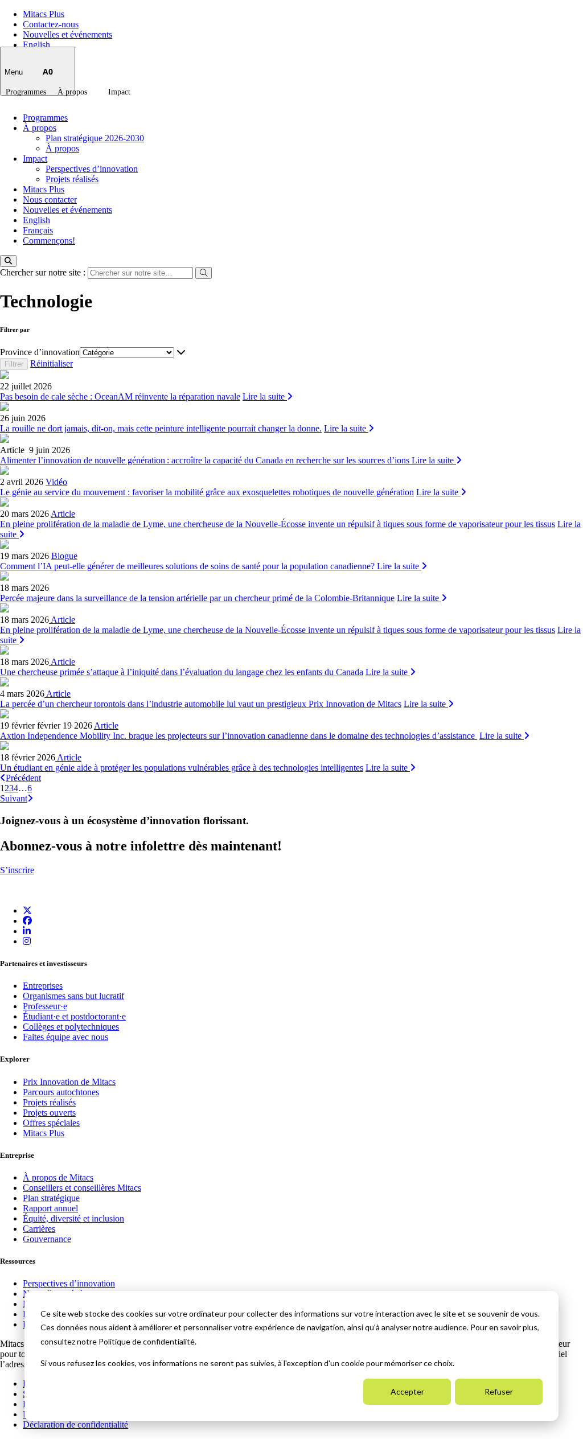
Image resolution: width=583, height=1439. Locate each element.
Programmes (26, 92)
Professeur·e (45, 1006)
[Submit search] (203, 273)
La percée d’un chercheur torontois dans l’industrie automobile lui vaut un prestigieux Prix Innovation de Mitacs (200, 704)
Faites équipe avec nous (65, 1037)
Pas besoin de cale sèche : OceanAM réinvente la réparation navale (120, 396)
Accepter (407, 1391)
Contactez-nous (51, 24)
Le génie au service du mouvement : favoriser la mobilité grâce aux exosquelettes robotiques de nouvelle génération (207, 492)
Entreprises (43, 985)
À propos (72, 92)
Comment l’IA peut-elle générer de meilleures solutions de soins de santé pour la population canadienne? (188, 566)
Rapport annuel (50, 1208)
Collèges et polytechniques (71, 1026)
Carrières (39, 1229)
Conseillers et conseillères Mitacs (82, 1188)
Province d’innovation (40, 352)
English (36, 45)
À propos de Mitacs (58, 1177)
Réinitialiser (51, 363)
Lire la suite (265, 396)
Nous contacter (50, 199)
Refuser (499, 1391)
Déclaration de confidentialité (75, 1424)
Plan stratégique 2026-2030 (95, 138)
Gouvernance (47, 1239)
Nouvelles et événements (67, 34)
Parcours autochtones (61, 1092)
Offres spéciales (51, 1123)
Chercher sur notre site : (44, 272)
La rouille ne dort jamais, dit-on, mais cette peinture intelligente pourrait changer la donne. (161, 428)
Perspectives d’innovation (92, 169)
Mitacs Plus (43, 14)
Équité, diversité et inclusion (73, 1218)
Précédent (23, 778)
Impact (119, 92)
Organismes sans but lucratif (73, 996)
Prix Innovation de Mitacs (69, 1082)
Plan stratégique (51, 1198)
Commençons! (49, 240)
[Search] (8, 261)
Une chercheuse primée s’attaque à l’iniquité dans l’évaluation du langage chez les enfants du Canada (181, 672)
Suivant (13, 798)
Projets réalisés (72, 179)
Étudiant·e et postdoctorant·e (74, 1016)
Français (38, 230)
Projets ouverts (49, 1112)
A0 (48, 71)
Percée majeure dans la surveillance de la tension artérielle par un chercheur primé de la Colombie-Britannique (197, 598)
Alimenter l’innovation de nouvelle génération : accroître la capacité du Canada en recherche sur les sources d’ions (206, 460)
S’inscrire (17, 870)
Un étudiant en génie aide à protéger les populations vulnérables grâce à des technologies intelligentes (181, 767)
